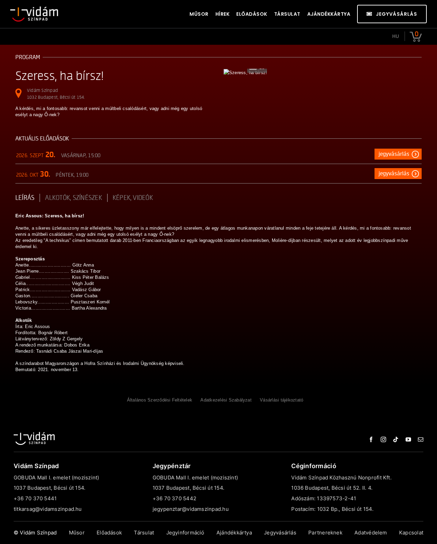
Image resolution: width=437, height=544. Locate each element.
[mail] (420, 439)
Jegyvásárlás (394, 154)
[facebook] (371, 439)
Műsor (77, 532)
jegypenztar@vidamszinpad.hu (191, 509)
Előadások (109, 532)
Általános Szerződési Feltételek (159, 400)
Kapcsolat (411, 532)
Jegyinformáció (185, 532)
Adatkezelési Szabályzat (226, 400)
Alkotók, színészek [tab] (73, 198)
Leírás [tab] (24, 198)
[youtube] (408, 439)
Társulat (144, 532)
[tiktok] (395, 439)
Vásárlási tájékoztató (281, 400)
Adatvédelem (370, 532)
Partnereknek (325, 532)
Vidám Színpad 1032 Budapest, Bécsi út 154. (56, 94)
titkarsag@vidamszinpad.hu (48, 509)
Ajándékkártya (234, 532)
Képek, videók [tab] (133, 198)
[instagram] (383, 439)
